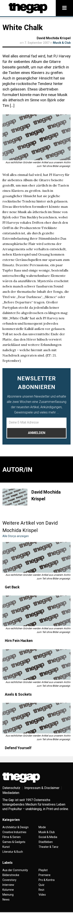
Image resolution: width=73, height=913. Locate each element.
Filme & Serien (11, 837)
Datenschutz (11, 788)
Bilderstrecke (10, 875)
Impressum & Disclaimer (41, 788)
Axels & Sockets (18, 694)
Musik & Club (62, 42)
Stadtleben (46, 842)
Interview (8, 884)
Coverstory (9, 880)
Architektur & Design (15, 827)
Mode (42, 827)
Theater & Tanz (48, 846)
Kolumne (8, 889)
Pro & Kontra (47, 880)
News (6, 899)
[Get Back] (36, 557)
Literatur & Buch (12, 851)
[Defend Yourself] (36, 718)
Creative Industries (14, 832)
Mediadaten (10, 793)
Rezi (41, 889)
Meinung (8, 894)
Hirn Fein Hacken (19, 641)
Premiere (44, 875)
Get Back (12, 587)
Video (42, 894)
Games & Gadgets (13, 842)
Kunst (6, 846)
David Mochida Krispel (54, 38)
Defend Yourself (18, 748)
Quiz (41, 884)
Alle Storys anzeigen (15, 536)
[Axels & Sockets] (36, 664)
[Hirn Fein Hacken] (36, 611)
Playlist (43, 870)
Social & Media (48, 837)
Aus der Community (15, 870)
